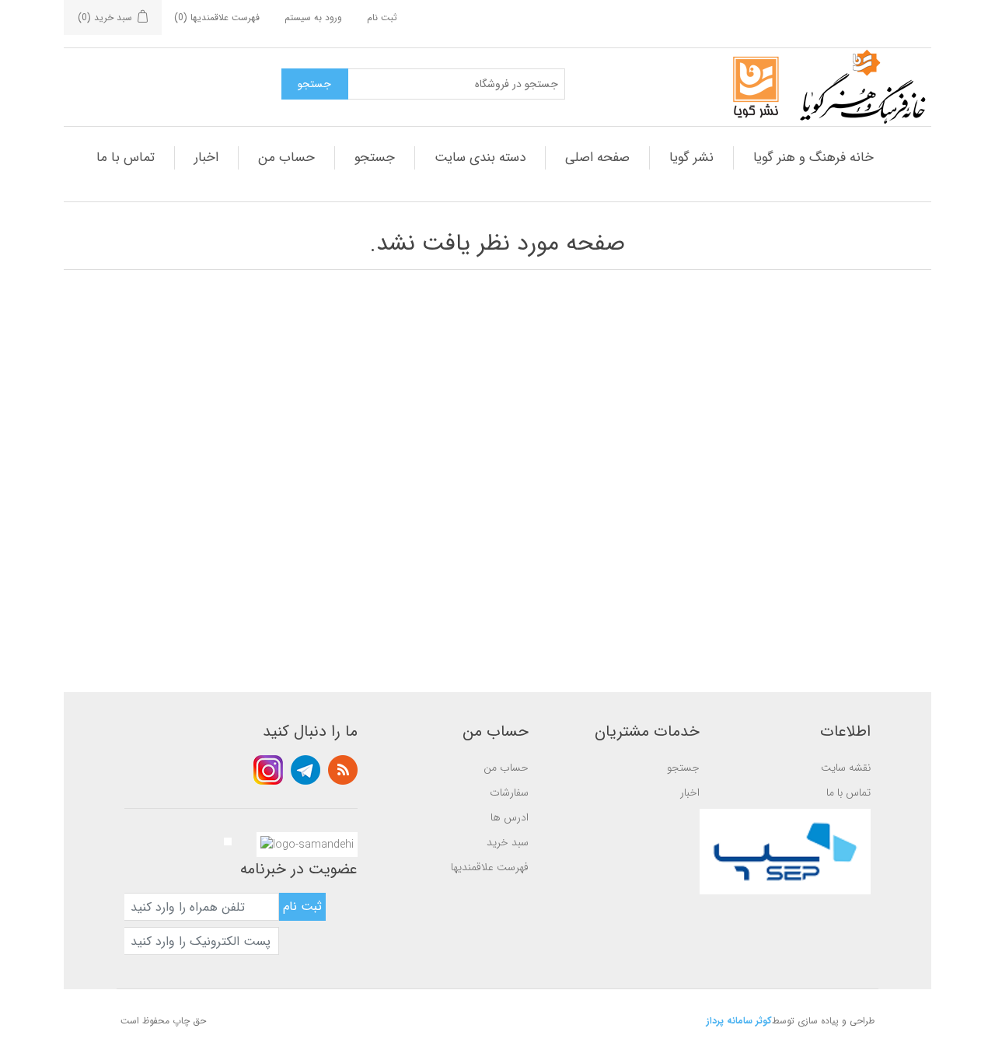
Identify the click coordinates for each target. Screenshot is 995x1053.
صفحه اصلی (597, 157)
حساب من (286, 157)
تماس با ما (125, 157)
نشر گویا (691, 157)
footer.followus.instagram (268, 770)
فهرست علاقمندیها (490, 867)
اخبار (206, 157)
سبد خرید (508, 842)
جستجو (374, 157)
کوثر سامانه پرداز (739, 1020)
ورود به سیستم (313, 17)
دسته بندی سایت (480, 157)
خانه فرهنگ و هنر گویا (813, 157)
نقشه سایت (846, 767)
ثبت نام (382, 17)
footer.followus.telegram (305, 770)
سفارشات (509, 792)
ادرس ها (510, 817)
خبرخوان (343, 770)
